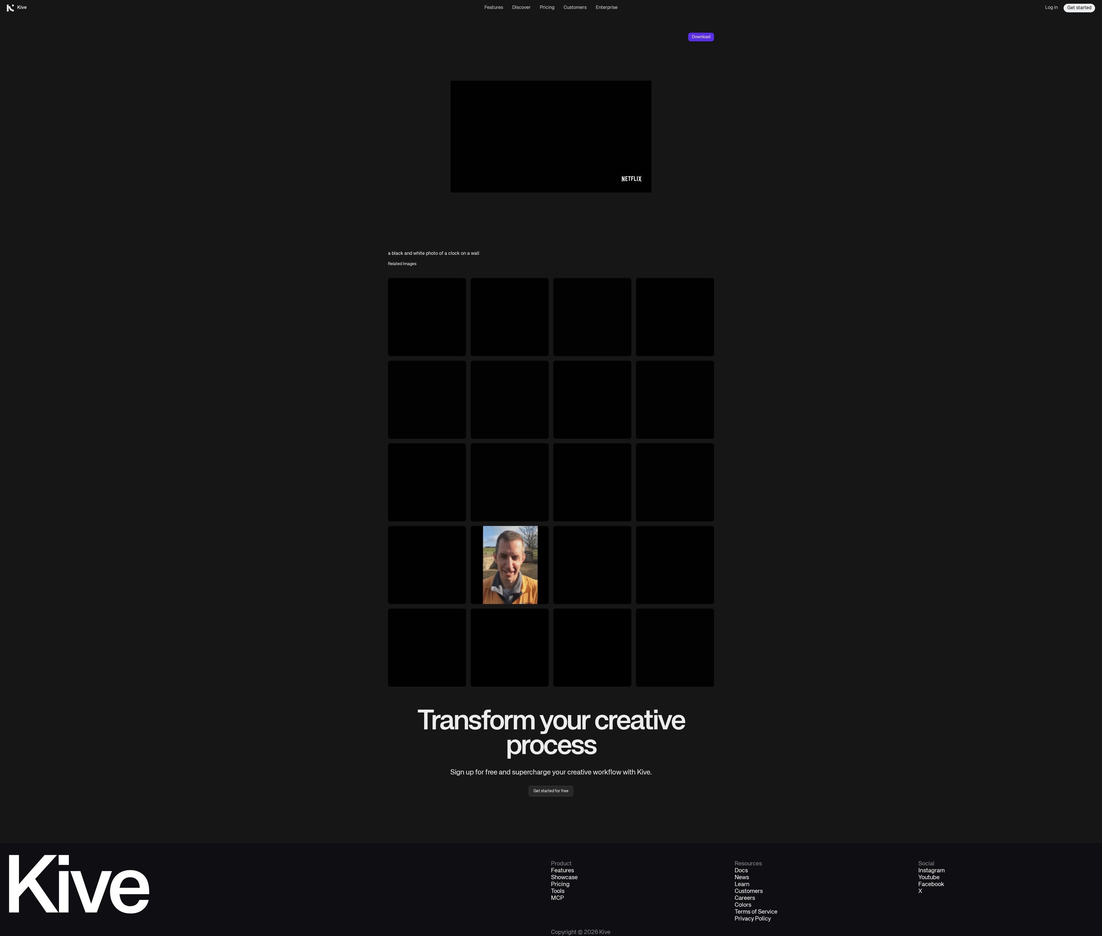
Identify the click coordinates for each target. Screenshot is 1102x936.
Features (493, 7)
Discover (521, 7)
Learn (742, 885)
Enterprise (607, 7)
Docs (741, 871)
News (742, 878)
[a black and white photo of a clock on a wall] (592, 317)
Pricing (547, 7)
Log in (1051, 7)
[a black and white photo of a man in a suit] (675, 317)
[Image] (427, 400)
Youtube (929, 878)
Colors (743, 905)
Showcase (564, 878)
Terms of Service (756, 912)
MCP (557, 898)
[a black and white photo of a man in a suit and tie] (510, 317)
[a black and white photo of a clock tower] (427, 317)
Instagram (931, 871)
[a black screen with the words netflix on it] (510, 400)
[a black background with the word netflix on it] (592, 400)
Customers (575, 7)
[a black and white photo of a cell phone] (592, 482)
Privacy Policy (753, 919)
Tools (557, 891)
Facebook (931, 885)
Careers (745, 898)
